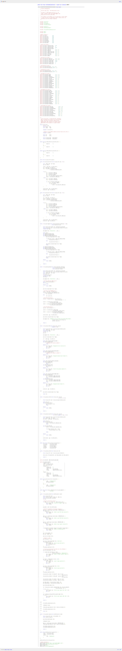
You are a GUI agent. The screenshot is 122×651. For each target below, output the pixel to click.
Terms (11, 649)
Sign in (120, 1)
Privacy (8, 649)
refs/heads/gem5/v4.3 (50, 4)
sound (58, 4)
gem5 (39, 4)
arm (41, 4)
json (120, 649)
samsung (64, 4)
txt (118, 649)
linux (44, 4)
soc (60, 4)
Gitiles (6, 649)
